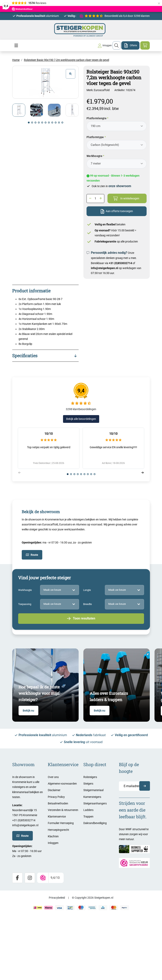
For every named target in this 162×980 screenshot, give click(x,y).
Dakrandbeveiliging (95, 823)
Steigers (88, 783)
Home (16, 60)
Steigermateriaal (93, 790)
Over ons (53, 777)
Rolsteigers (90, 777)
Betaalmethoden (58, 803)
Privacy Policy (56, 796)
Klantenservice (57, 816)
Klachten (53, 836)
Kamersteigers (92, 796)
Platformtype (95, 137)
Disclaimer (54, 790)
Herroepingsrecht (58, 829)
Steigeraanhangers (95, 803)
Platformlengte (96, 118)
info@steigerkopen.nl (104, 268)
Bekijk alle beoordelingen (81, 418)
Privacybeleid (57, 897)
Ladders (88, 810)
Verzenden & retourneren (63, 810)
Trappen (88, 816)
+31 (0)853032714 (120, 263)
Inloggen (53, 842)
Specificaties (25, 355)
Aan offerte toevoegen (119, 211)
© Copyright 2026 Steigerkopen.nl (92, 897)
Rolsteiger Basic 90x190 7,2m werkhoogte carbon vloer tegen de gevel (66, 60)
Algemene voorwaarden (62, 783)
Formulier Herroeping (61, 823)
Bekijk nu (28, 710)
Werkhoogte (94, 156)
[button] (29, 122)
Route (34, 554)
